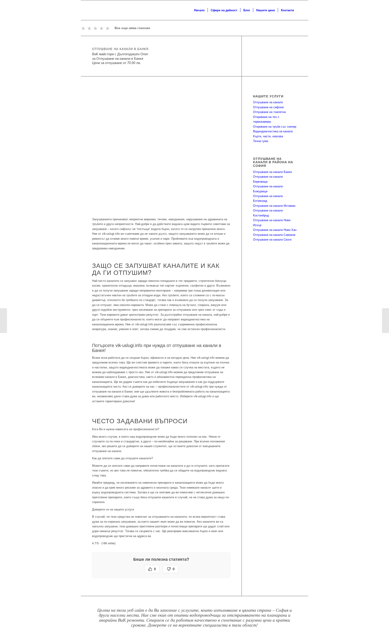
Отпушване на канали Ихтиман (274, 205)
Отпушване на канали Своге (272, 239)
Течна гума (260, 141)
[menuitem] (199, 10)
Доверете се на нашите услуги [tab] (113, 509)
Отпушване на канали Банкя (272, 172)
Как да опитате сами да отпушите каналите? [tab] (122, 458)
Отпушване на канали (268, 102)
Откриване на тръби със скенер (274, 126)
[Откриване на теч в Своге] (3, 320)
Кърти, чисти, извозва (268, 136)
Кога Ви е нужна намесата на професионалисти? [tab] (125, 429)
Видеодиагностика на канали (273, 131)
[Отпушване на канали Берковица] (385, 320)
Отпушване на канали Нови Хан (274, 229)
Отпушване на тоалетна (269, 112)
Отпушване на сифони (268, 107)
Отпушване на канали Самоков (274, 234)
